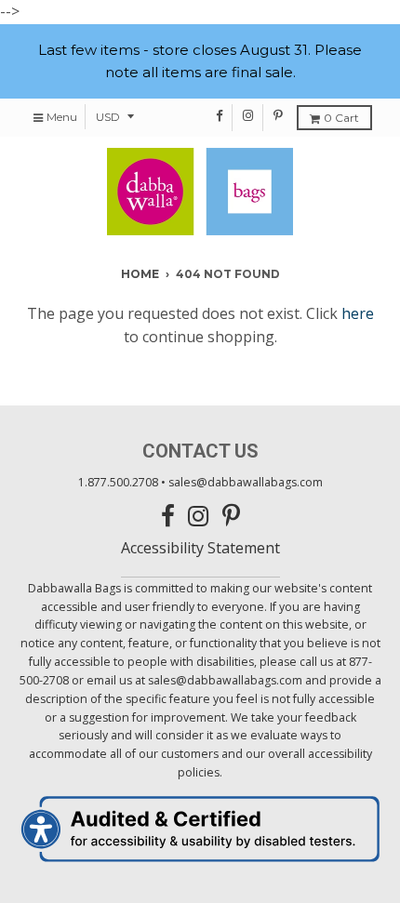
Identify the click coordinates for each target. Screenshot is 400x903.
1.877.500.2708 (118, 482)
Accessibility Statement (200, 548)
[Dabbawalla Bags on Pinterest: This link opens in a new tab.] (278, 115)
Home (140, 274)
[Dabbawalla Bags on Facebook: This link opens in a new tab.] (220, 115)
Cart (341, 118)
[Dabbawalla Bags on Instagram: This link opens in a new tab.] (248, 115)
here (357, 313)
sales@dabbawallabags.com (245, 482)
